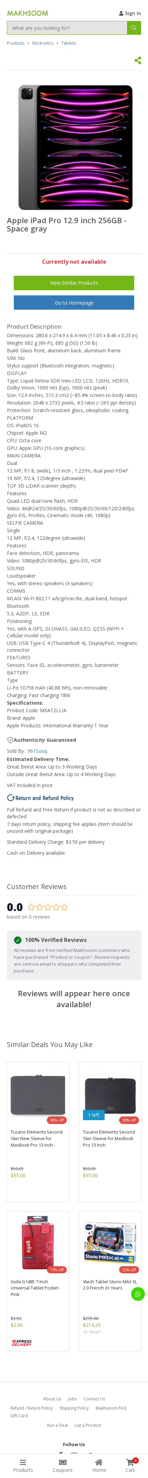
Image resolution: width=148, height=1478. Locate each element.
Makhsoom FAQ (111, 1408)
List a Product (88, 1425)
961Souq (37, 751)
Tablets (68, 43)
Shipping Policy (74, 1408)
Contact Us (94, 1399)
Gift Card (19, 1416)
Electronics (42, 43)
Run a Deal (57, 1425)
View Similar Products (74, 283)
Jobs (72, 1399)
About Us (52, 1399)
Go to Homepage (74, 302)
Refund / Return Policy (31, 1408)
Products (15, 43)
